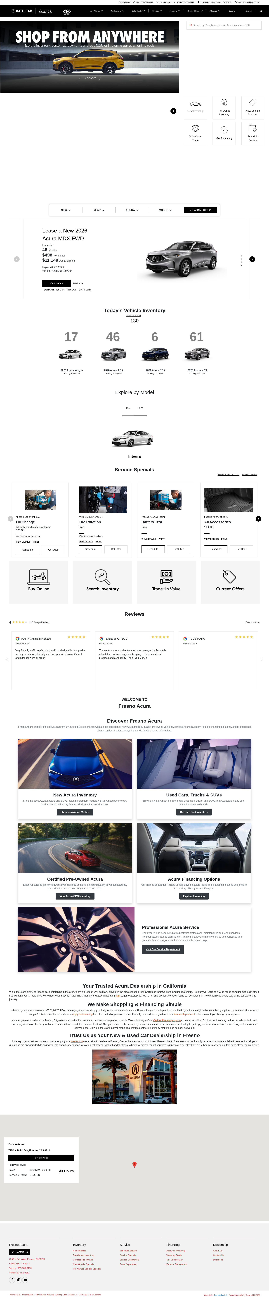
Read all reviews (253, 622)
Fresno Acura (14, 1295)
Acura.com (96, 1295)
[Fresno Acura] (36, 10)
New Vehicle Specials (83, 1264)
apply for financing (82, 1014)
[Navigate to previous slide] (2, 111)
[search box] (224, 25)
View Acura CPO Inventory (75, 896)
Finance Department (176, 1264)
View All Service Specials (228, 475)
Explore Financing (194, 896)
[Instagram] (19, 1280)
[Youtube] (25, 1280)
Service (125, 1244)
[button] (134, 1165)
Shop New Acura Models (75, 812)
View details (56, 283)
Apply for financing (175, 1250)
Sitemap (50, 1295)
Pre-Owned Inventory (83, 1255)
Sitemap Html (61, 1295)
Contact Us (21, 1252)
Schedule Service (249, 475)
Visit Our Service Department (163, 949)
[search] (261, 11)
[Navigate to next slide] (177, 111)
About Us (217, 1250)
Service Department (129, 1259)
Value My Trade (174, 1255)
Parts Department (128, 1264)
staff (118, 995)
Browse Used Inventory (194, 812)
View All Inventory (133, 315)
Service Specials (128, 1255)
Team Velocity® (220, 1295)
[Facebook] (12, 1280)
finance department (184, 1014)
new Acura (77, 1041)
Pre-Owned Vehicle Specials (87, 1269)
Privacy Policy (27, 1295)
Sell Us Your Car (174, 1259)
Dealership (220, 1244)
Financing (173, 1244)
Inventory (79, 1244)
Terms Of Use (40, 1295)
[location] (198, 2)
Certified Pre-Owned (83, 1259)
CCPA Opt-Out (85, 1295)
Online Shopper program (167, 1020)
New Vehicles (79, 1250)
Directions (218, 1259)
